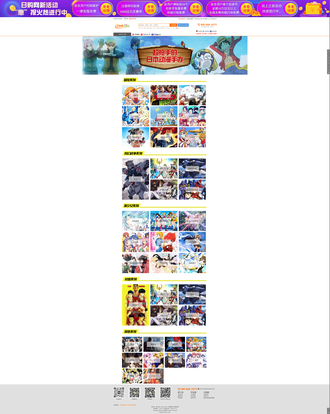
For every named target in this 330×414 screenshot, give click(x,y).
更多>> (177, 28)
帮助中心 (206, 18)
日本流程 (193, 396)
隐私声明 (193, 397)
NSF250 (154, 28)
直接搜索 (173, 25)
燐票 (158, 28)
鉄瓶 (144, 28)
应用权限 (170, 406)
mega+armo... (169, 28)
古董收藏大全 (123, 405)
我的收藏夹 (190, 18)
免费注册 (133, 18)
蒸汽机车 (162, 28)
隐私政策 (176, 406)
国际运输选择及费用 (209, 397)
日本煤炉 (137, 34)
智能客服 (214, 31)
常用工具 (214, 18)
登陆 (127, 18)
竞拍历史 (182, 18)
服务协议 (180, 396)
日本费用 (193, 394)
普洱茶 (129, 405)
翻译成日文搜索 (183, 25)
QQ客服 (200, 31)
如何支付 (206, 396)
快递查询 (133, 405)
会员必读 (180, 394)
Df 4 (174, 28)
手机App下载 (198, 18)
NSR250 (140, 28)
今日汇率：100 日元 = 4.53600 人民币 (206, 33)
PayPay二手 (146, 34)
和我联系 (207, 31)
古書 (147, 28)
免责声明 (206, 394)
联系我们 (180, 397)
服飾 (150, 28)
